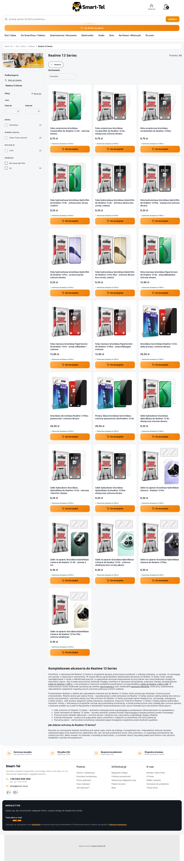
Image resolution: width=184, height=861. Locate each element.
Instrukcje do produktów (157, 784)
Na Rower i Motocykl (130, 35)
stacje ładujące (107, 686)
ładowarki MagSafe (140, 686)
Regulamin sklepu (120, 773)
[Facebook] (8, 792)
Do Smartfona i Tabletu (33, 35)
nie (10, 168)
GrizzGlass (13, 125)
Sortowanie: (54, 70)
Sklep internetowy (91, 846)
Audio (101, 35)
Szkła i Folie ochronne (18, 138)
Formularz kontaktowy (86, 776)
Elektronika (87, 35)
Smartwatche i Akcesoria (63, 35)
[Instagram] (15, 792)
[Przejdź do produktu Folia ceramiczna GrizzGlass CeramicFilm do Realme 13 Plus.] (160, 106)
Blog (114, 788)
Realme (32, 46)
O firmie (150, 776)
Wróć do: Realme (15, 80)
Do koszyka (71, 149)
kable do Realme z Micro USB (154, 684)
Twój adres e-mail (13, 817)
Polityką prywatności (118, 824)
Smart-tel (8, 46)
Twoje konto (152, 788)
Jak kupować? (83, 788)
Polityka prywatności (121, 776)
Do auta (150, 35)
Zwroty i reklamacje (85, 773)
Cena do (28, 105)
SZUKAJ (172, 19)
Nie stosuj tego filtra (17, 163)
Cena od (8, 105)
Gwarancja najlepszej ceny (124, 780)
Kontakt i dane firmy (155, 773)
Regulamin (36, 824)
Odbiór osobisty (153, 780)
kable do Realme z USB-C (60, 684)
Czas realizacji (83, 784)
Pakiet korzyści (118, 784)
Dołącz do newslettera (17, 820)
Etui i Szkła (10, 35)
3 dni (11, 150)
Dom (111, 35)
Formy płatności (83, 780)
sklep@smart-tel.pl (19, 786)
